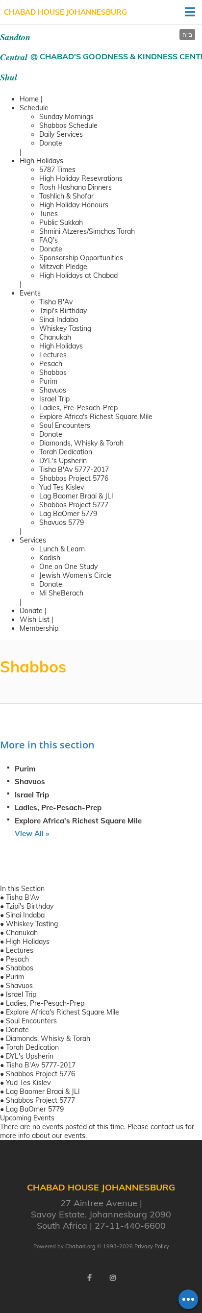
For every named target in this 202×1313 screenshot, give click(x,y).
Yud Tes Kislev (61, 487)
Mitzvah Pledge (63, 266)
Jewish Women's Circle (75, 575)
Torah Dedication (65, 451)
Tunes (48, 213)
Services (33, 540)
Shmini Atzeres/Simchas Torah (87, 231)
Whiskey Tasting (65, 328)
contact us (167, 1126)
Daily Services (61, 134)
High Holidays (41, 160)
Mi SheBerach (61, 593)
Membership (39, 628)
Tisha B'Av (56, 301)
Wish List (35, 619)
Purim (48, 381)
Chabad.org (80, 1246)
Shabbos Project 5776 (73, 478)
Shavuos (52, 390)
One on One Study (68, 566)
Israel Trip (54, 399)
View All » (32, 833)
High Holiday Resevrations (81, 178)
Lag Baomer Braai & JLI (76, 496)
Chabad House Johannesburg (65, 12)
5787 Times (57, 169)
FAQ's (48, 240)
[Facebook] (89, 1277)
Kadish (49, 557)
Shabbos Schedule (68, 125)
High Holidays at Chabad (78, 275)
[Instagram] (112, 1277)
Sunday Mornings (66, 116)
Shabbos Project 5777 (73, 504)
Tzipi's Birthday (63, 310)
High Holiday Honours (73, 204)
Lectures (53, 354)
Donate (50, 143)
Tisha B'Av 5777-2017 (74, 469)
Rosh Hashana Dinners (75, 187)
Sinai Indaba (58, 319)
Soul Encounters (64, 425)
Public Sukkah (61, 222)
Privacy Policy (151, 1246)
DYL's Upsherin (63, 460)
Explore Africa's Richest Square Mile (95, 416)
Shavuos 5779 (61, 522)
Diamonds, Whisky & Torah (81, 443)
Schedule (34, 107)
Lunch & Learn (62, 549)
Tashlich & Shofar (66, 196)
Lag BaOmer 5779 (68, 513)
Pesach (50, 363)
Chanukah (55, 337)
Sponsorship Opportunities (81, 257)
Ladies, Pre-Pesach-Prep (78, 407)
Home (29, 99)
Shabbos (53, 372)
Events (30, 293)
